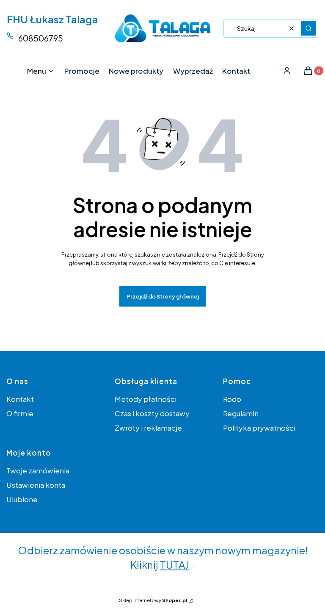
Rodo (232, 399)
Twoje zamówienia (37, 470)
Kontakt (20, 399)
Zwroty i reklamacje (148, 427)
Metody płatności (145, 399)
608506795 (40, 38)
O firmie (19, 413)
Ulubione (22, 499)
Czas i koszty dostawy (152, 413)
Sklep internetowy (153, 600)
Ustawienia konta (35, 484)
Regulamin (241, 413)
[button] (308, 28)
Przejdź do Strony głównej (163, 296)
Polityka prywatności (259, 427)
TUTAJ (174, 564)
